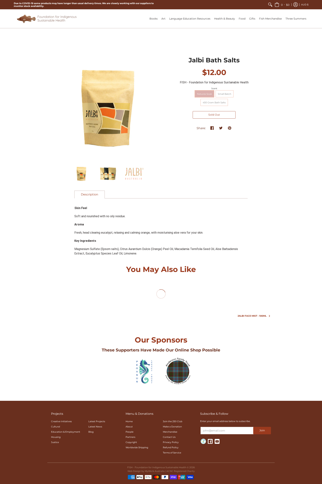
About (129, 426)
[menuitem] (270, 4)
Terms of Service (172, 452)
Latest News (95, 426)
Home (129, 421)
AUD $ (304, 4)
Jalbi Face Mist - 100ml (252, 315)
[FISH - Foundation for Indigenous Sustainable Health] (46, 18)
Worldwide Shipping (137, 447)
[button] (282, 4)
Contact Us (169, 437)
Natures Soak (204, 94)
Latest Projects (96, 421)
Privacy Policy (171, 442)
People (129, 431)
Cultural (55, 426)
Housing (56, 437)
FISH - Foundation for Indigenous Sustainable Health (214, 82)
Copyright (131, 442)
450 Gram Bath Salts (214, 102)
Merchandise (170, 431)
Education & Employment (65, 431)
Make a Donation (172, 426)
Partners (130, 437)
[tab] (89, 194)
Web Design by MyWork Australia (146, 471)
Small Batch (224, 94)
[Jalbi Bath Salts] (81, 173)
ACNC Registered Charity (180, 471)
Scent (214, 88)
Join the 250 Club (172, 421)
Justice (55, 442)
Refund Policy (171, 447)
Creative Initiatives (61, 421)
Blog (91, 431)
